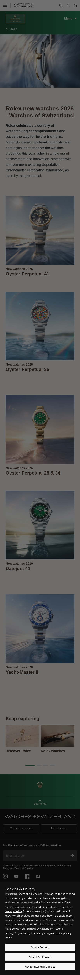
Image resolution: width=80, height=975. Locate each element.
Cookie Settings (40, 947)
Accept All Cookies (40, 957)
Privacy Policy (13, 911)
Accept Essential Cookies (40, 966)
